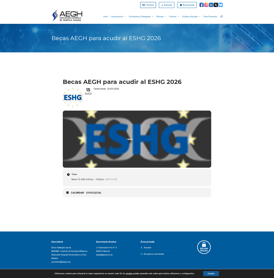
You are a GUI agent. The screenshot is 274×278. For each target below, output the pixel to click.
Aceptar (211, 273)
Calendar (77, 192)
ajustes (129, 273)
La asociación (117, 16)
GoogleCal (93, 192)
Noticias (160, 16)
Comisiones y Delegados (140, 16)
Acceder (147, 247)
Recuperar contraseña (154, 254)
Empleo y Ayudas (190, 16)
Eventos (173, 16)
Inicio (105, 16)
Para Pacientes (210, 16)
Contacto (150, 5)
